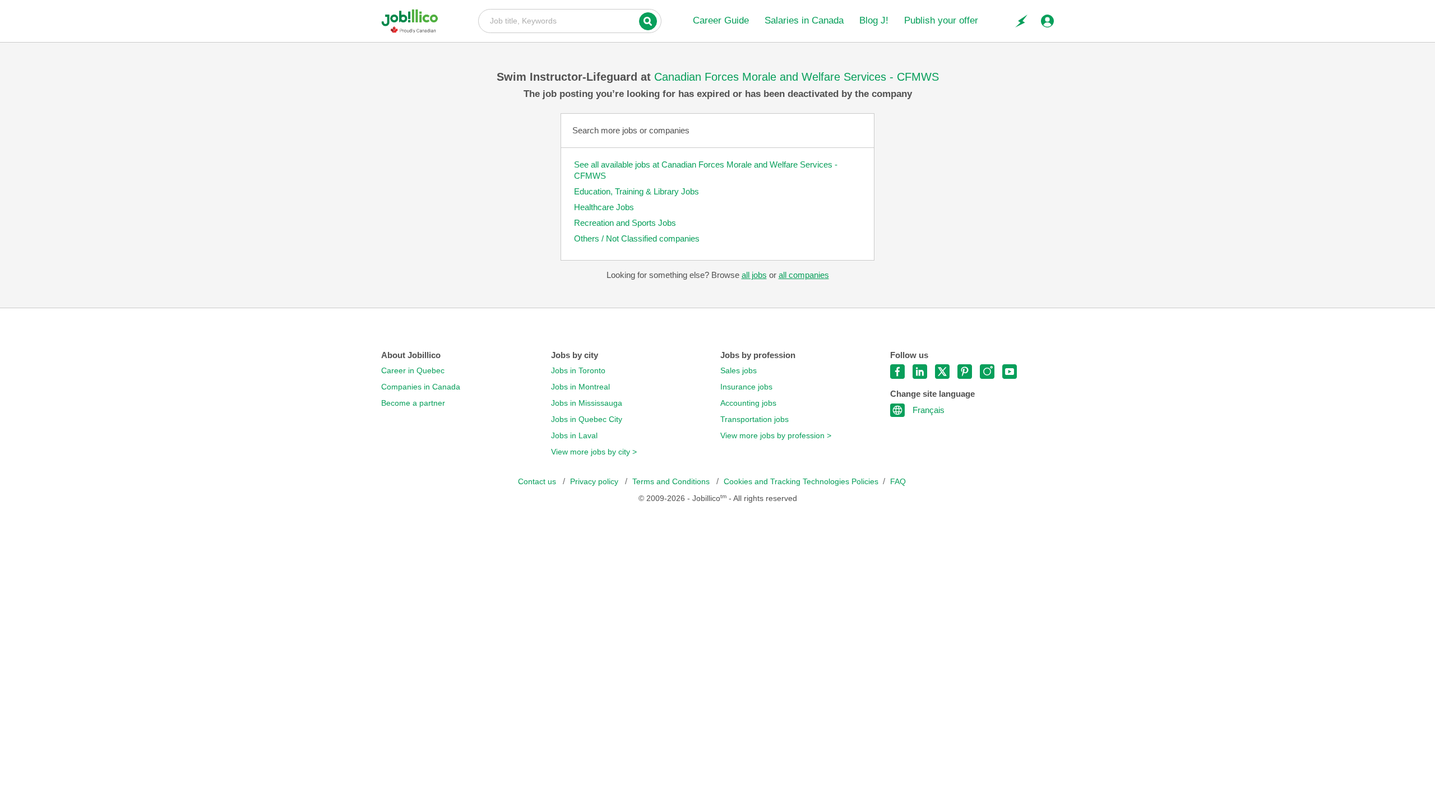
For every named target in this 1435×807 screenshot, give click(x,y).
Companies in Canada (420, 387)
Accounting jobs (748, 403)
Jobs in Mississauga (586, 403)
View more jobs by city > (594, 452)
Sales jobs (738, 371)
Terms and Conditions (672, 481)
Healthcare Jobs (604, 207)
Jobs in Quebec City (586, 419)
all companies (804, 275)
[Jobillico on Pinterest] (964, 371)
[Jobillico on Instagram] (987, 371)
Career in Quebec (413, 371)
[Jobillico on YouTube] (1009, 371)
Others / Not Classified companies (637, 238)
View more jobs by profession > (775, 436)
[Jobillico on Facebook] (897, 371)
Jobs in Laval (574, 436)
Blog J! (873, 20)
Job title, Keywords (569, 20)
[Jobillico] (414, 21)
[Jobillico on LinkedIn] (920, 371)
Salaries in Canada (804, 20)
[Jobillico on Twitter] (942, 371)
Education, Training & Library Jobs (636, 191)
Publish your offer (941, 20)
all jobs (754, 275)
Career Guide (721, 20)
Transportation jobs (754, 419)
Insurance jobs (746, 387)
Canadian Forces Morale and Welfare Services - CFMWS (796, 77)
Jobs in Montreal (580, 387)
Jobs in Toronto (578, 371)
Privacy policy (595, 481)
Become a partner (413, 403)
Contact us (538, 481)
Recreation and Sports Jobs (625, 223)
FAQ (898, 481)
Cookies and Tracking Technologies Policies (801, 481)
